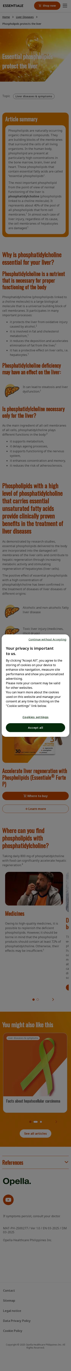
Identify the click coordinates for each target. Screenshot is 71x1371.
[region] (35, 685)
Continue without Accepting (47, 639)
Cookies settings (36, 717)
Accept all (35, 727)
